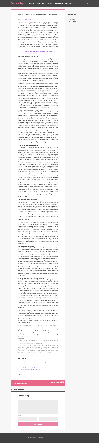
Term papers (20, 374)
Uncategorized (72, 21)
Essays (70, 17)
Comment (20, 398)
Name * (19, 415)
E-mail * (40, 415)
